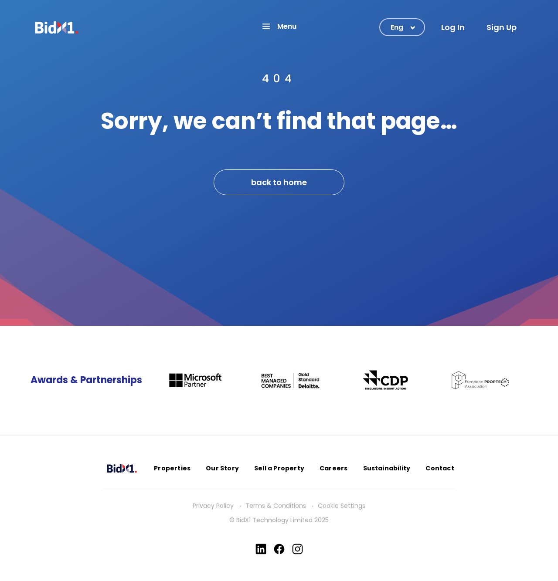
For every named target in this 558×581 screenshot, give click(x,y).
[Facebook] (279, 549)
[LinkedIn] (261, 549)
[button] (279, 26)
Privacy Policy (213, 505)
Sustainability (387, 468)
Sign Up (502, 27)
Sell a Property (279, 468)
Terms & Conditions (275, 505)
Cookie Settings (341, 505)
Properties (172, 468)
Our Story (222, 468)
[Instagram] (297, 549)
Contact (439, 468)
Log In (453, 27)
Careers (333, 468)
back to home (279, 182)
